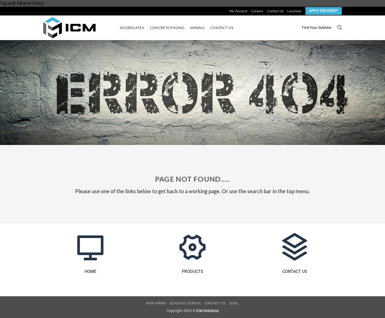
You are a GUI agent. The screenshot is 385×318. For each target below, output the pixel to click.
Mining (197, 27)
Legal (234, 303)
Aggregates (132, 27)
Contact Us (275, 11)
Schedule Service (185, 303)
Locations (294, 11)
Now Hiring (156, 303)
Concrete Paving (167, 27)
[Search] (339, 27)
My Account (238, 11)
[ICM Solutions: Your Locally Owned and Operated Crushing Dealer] (69, 27)
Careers (257, 11)
